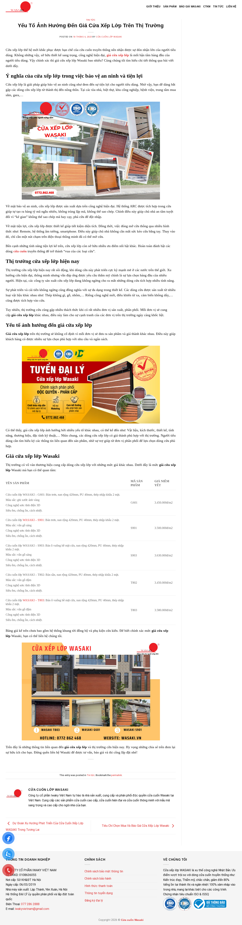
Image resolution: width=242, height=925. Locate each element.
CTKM (206, 6)
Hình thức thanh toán (98, 886)
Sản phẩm (170, 6)
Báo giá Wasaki (190, 6)
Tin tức (218, 6)
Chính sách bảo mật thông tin (104, 871)
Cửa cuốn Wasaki (132, 919)
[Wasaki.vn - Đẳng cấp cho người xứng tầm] (19, 6)
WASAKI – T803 (33, 600)
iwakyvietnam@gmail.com (32, 909)
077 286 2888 (30, 904)
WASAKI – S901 (33, 520)
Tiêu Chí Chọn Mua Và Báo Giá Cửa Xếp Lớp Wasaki (136, 826)
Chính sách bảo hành (98, 878)
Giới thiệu (153, 6)
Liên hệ (231, 6)
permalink (116, 775)
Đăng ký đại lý (94, 900)
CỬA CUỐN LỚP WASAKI (109, 37)
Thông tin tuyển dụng (99, 893)
